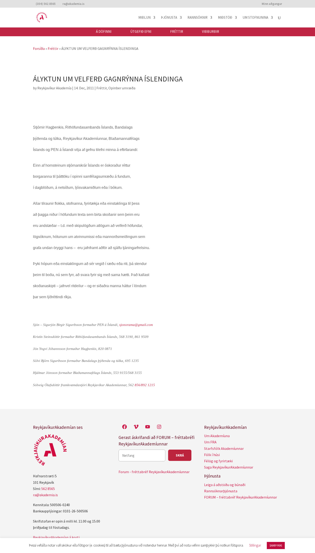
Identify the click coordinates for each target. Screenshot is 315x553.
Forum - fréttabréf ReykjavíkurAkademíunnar (154, 471)
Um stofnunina (255, 18)
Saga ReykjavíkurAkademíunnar (228, 467)
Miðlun (144, 18)
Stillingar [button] (255, 545)
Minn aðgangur (272, 4)
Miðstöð (225, 18)
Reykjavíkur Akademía (54, 88)
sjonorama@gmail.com (136, 325)
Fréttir (176, 31)
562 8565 (48, 488)
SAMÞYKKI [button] (276, 545)
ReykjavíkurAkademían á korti (56, 537)
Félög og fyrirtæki (218, 461)
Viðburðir (210, 31)
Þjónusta (169, 18)
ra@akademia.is (45, 495)
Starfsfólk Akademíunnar (224, 448)
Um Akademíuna (217, 435)
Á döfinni (103, 31)
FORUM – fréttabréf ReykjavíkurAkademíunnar (240, 497)
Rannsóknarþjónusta (220, 491)
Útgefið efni (140, 31)
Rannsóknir (197, 18)
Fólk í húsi (212, 454)
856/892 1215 (145, 385)
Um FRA (210, 442)
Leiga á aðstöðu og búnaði (224, 484)
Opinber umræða (121, 88)
